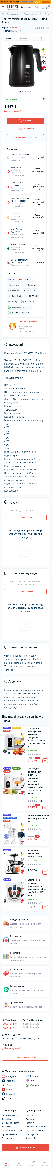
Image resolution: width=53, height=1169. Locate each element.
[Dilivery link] (42, 157)
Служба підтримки (28, 322)
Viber (32, 1080)
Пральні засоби (9, 1134)
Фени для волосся (10, 1123)
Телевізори (7, 1127)
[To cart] (45, 760)
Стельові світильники (12, 1130)
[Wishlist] (4, 735)
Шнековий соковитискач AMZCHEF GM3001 (36, 853)
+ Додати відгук (25, 517)
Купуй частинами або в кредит (25, 137)
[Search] (42, 7)
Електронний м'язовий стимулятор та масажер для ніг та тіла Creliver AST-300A (37, 887)
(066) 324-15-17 (9, 1024)
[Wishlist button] (44, 99)
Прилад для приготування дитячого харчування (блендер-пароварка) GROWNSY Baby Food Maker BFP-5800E (36, 781)
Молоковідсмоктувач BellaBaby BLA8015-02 (38, 818)
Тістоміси (6, 1119)
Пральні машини (10, 1115)
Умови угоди (32, 1134)
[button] (20, 92)
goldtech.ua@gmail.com (13, 1048)
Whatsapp (34, 1085)
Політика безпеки (34, 1130)
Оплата (29, 1115)
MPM (14, 27)
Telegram (34, 1076)
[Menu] (3, 7)
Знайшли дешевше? (12, 111)
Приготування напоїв (33, 14)
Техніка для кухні (14, 14)
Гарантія (30, 1123)
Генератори (7, 1138)
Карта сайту (31, 1138)
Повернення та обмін (36, 1127)
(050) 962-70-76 (9, 1028)
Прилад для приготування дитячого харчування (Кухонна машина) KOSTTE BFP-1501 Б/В (38, 737)
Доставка (30, 1119)
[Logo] (13, 7)
